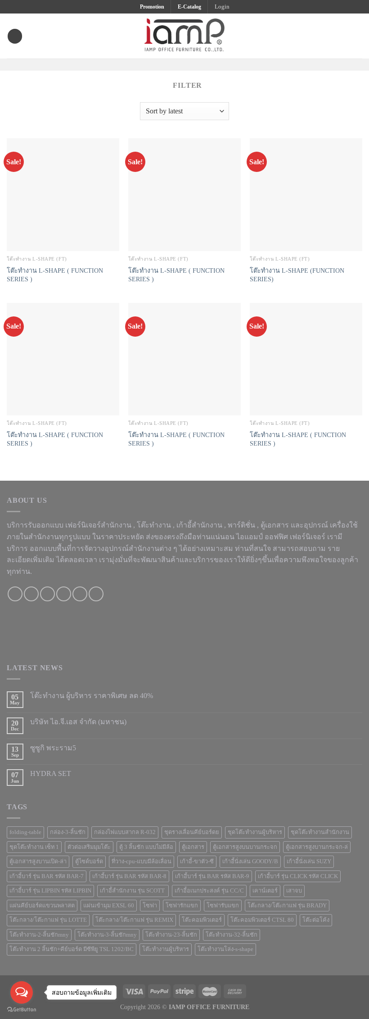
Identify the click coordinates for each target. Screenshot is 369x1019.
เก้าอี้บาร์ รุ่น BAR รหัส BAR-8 (129, 876)
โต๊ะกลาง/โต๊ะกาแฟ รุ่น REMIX (134, 920)
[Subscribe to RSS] (96, 593)
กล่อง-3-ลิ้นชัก (68, 832)
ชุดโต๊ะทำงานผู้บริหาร (255, 832)
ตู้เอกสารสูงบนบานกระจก (245, 847)
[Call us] (63, 593)
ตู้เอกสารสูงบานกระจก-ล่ (317, 847)
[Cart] (357, 36)
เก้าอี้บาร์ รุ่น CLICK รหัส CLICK (298, 876)
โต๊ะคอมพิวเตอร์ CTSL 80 (262, 920)
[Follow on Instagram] (178, 64)
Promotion (152, 7)
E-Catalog (189, 7)
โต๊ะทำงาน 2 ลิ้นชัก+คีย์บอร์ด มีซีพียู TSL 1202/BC (71, 949)
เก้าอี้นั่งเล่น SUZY (309, 861)
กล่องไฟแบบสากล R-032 (125, 832)
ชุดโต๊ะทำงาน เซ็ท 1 (34, 847)
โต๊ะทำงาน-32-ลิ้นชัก (231, 935)
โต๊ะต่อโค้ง (315, 920)
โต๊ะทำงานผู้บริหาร (165, 949)
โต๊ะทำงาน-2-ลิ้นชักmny (39, 935)
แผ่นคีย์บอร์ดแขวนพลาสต (42, 905)
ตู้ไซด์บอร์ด (89, 861)
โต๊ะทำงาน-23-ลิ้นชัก (171, 935)
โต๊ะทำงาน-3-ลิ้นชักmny (107, 935)
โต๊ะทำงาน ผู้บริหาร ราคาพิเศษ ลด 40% (91, 695)
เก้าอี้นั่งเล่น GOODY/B (250, 861)
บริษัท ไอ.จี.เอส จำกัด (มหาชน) (78, 722)
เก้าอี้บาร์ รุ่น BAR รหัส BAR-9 (212, 876)
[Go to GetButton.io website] (21, 1010)
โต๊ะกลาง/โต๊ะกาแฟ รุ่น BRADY (287, 905)
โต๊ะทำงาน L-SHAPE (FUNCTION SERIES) (297, 275)
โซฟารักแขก (182, 905)
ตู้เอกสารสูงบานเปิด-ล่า (38, 861)
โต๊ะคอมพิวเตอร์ (202, 920)
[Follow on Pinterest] (202, 64)
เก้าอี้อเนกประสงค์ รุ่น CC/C (209, 891)
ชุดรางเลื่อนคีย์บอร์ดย (191, 832)
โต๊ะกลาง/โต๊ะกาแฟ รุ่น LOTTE (48, 920)
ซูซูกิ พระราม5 (53, 748)
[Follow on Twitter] (190, 64)
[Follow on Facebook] (167, 64)
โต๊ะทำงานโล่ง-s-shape (225, 949)
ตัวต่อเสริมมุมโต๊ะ (89, 847)
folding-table (25, 832)
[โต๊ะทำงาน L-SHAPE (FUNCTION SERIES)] (306, 194)
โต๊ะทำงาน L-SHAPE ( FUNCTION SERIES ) (55, 275)
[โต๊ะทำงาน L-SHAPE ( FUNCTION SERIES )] (63, 194)
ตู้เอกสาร (193, 847)
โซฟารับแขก (223, 905)
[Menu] (15, 36)
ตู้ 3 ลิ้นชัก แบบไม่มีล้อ (146, 847)
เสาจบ (294, 891)
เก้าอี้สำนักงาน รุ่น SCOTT (133, 891)
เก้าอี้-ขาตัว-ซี (197, 861)
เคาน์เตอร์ (265, 891)
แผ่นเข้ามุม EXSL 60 (108, 905)
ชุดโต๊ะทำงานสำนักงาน (320, 832)
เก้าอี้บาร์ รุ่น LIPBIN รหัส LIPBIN (50, 891)
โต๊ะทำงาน (154, 525)
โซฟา (150, 905)
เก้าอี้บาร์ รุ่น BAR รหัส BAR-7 (46, 876)
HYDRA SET (50, 773)
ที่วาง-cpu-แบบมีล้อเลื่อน (141, 861)
